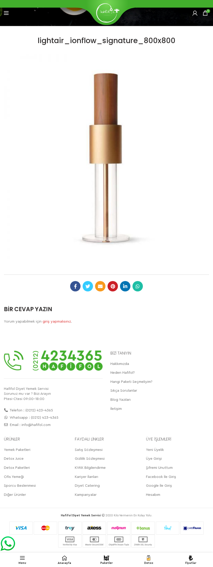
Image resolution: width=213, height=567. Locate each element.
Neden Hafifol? (122, 373)
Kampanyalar (86, 495)
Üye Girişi (154, 459)
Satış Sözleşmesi (89, 450)
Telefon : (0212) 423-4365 (31, 410)
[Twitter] (88, 286)
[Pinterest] (113, 286)
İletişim (116, 409)
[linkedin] (125, 286)
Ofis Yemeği (14, 477)
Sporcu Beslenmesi (20, 486)
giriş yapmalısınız (57, 321)
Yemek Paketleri (17, 450)
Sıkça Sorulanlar (123, 390)
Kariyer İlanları (86, 477)
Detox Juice (14, 459)
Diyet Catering (87, 486)
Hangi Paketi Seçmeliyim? (131, 382)
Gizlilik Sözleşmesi (90, 459)
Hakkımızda (119, 364)
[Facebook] (75, 286)
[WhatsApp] (137, 286)
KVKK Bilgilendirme (90, 468)
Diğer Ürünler (15, 495)
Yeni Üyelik (155, 450)
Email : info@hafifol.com (30, 425)
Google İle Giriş (159, 486)
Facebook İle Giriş (161, 477)
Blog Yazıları (120, 400)
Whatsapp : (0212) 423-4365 (33, 417)
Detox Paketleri (17, 468)
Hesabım (153, 495)
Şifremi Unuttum (159, 468)
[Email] (100, 286)
